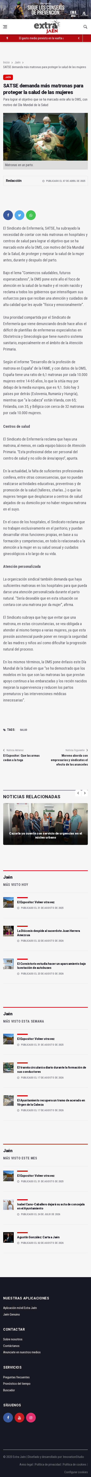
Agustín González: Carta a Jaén (38, 1237)
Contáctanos (11, 1346)
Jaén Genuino (11, 1314)
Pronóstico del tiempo (16, 1384)
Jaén (18, 62)
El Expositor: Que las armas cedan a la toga (21, 758)
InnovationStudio (73, 1457)
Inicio (6, 62)
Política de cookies (74, 1464)
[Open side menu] (5, 27)
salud (23, 729)
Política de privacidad (48, 1464)
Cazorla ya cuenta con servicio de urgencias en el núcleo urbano (45, 836)
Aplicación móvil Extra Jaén (20, 1308)
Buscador (9, 1390)
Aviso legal (26, 1464)
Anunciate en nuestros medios (22, 1352)
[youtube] (19, 1417)
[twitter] (19, 215)
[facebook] (8, 215)
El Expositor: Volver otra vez (36, 902)
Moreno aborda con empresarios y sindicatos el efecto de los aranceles (69, 760)
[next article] (79, 38)
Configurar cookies (76, 1472)
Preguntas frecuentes (16, 1377)
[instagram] (31, 1417)
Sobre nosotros (12, 1339)
